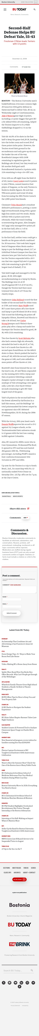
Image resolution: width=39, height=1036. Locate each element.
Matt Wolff (23, 305)
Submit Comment (12, 613)
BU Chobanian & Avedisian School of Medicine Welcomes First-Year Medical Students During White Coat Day (17, 775)
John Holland (18, 299)
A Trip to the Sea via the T (12, 849)
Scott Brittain (24, 338)
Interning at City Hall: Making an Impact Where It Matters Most (17, 820)
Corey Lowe (18, 181)
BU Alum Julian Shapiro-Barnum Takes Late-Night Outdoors (19, 719)
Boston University (8, 2)
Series (33, 868)
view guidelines (15, 585)
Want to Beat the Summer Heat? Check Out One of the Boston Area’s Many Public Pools (19, 764)
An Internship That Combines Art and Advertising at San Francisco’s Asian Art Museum (17, 644)
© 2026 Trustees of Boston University (19, 1002)
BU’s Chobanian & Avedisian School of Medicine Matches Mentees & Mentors (17, 797)
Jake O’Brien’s (8, 115)
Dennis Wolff (8, 424)
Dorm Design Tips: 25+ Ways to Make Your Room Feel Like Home (18, 655)
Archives (17, 872)
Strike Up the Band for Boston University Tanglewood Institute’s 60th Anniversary (18, 830)
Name (4, 597)
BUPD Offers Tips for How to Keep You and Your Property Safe (18, 698)
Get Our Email (18, 879)
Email (4, 604)
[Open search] (34, 9)
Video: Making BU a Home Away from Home (19, 664)
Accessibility (25, 1005)
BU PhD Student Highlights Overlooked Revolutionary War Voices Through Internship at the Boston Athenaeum (17, 808)
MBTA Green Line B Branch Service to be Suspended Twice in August (17, 840)
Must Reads (16, 868)
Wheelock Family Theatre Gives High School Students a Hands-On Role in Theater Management (19, 687)
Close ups (7, 872)
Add (25, 518)
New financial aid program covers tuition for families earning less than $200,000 (19, 741)
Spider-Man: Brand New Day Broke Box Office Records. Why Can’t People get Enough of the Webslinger (19, 674)
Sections (6, 868)
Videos (26, 868)
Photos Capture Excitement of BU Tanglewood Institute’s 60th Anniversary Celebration (18, 752)
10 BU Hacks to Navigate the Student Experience (16, 708)
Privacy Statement (15, 1005)
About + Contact (29, 872)
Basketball (6, 496)
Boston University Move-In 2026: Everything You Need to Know (19, 787)
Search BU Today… (13, 970)
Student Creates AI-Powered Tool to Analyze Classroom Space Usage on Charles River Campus (19, 730)
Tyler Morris (16, 204)
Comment (11, 585)
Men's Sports (18, 496)
